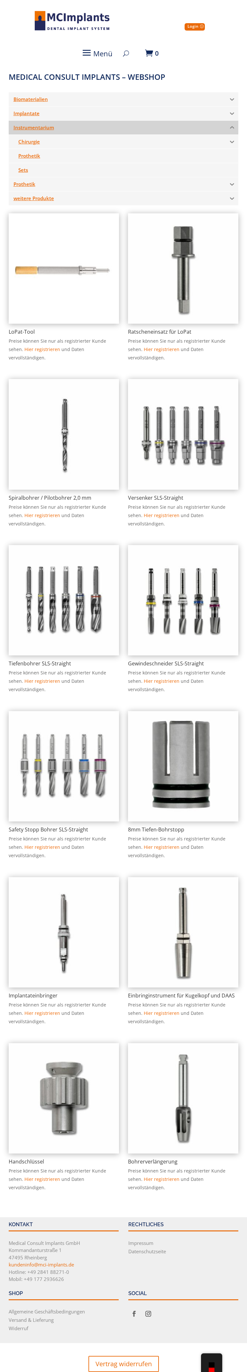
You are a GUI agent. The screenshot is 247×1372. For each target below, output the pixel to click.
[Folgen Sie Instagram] (148, 1314)
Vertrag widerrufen (124, 1363)
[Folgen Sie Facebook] (134, 1314)
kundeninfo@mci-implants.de (41, 1264)
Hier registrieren (42, 349)
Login (193, 26)
